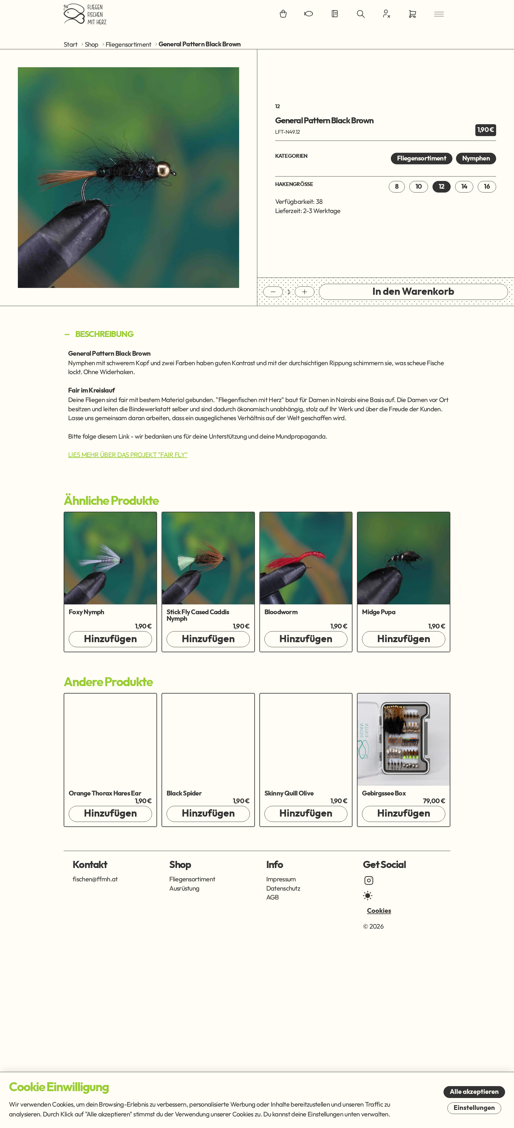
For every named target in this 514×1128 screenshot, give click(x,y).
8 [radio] (396, 186)
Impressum (281, 879)
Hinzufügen (110, 639)
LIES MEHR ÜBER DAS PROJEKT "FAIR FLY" (127, 454)
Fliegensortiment (128, 44)
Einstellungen (474, 1108)
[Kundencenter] (386, 13)
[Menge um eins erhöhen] (304, 291)
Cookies (379, 911)
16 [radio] (487, 186)
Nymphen (476, 158)
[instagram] (369, 880)
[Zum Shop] (283, 14)
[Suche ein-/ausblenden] (361, 14)
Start (71, 44)
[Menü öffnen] (439, 14)
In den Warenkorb (413, 292)
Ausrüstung (184, 888)
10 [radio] (419, 186)
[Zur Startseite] (85, 14)
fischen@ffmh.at (95, 879)
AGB (272, 897)
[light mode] (367, 895)
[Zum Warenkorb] (412, 14)
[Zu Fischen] (309, 14)
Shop (91, 44)
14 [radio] (464, 186)
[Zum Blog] (335, 14)
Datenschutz (283, 888)
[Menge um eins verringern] (273, 291)
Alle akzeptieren (474, 1091)
